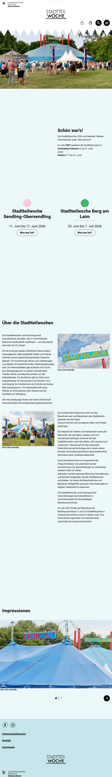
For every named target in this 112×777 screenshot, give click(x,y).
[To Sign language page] (90, 23)
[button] (56, 654)
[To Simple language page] (82, 23)
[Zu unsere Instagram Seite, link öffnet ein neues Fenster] (13, 725)
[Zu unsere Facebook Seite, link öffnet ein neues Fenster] (5, 725)
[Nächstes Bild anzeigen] (107, 698)
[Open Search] (98, 23)
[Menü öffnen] (107, 23)
